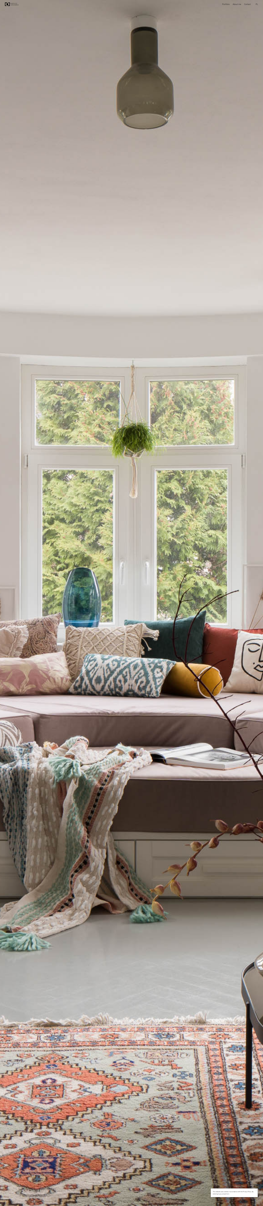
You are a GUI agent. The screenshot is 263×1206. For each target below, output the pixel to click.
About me (237, 4)
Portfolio (226, 4)
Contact (247, 4)
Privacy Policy (247, 1191)
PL (257, 4)
